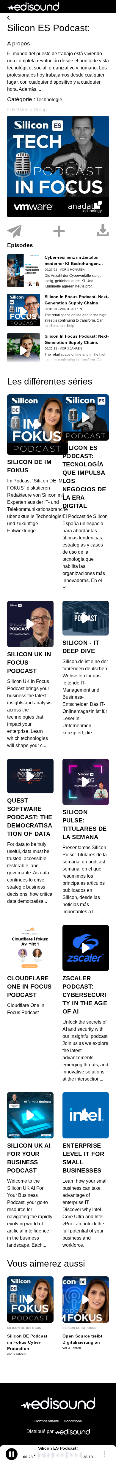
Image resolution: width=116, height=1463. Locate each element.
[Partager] (14, 231)
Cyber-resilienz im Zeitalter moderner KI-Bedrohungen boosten (72, 263)
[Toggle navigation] (104, 6)
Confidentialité (47, 1421)
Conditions (73, 1421)
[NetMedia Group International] (58, 18)
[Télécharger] (103, 231)
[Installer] (59, 231)
